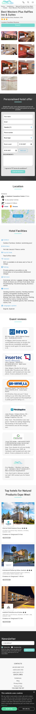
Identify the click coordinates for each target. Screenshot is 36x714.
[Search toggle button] (28, 2)
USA (21, 17)
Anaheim (16, 17)
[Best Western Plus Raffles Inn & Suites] (9, 36)
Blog (18, 681)
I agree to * (16, 168)
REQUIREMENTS (8, 154)
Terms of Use (18, 686)
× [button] (34, 692)
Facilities (10, 22)
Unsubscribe (17, 647)
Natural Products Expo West (24, 6)
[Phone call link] (23, 2)
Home (3, 6)
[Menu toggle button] (33, 2)
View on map (18, 216)
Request (17, 25)
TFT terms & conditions (18, 168)
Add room (23, 150)
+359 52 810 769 (18, 670)
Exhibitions (10, 6)
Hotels (5, 8)
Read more (4, 705)
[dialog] (18, 702)
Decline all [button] (26, 709)
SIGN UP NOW (29, 650)
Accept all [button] (9, 709)
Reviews (16, 22)
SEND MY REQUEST (18, 171)
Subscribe (7, 647)
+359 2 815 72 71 (18, 672)
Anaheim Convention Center (16, 196)
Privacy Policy (18, 683)
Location (4, 22)
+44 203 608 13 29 (18, 667)
